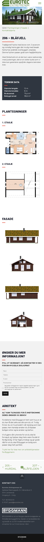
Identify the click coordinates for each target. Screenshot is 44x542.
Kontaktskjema (8, 30)
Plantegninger (13, 28)
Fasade (24, 28)
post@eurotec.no (16, 502)
